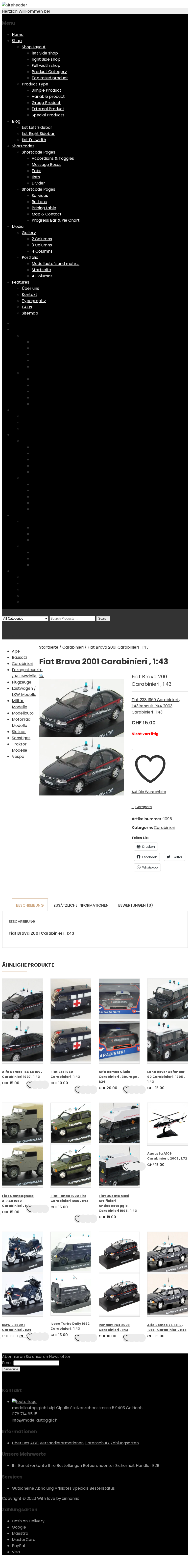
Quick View (40, 1085)
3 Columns (42, 245)
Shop (17, 41)
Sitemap (30, 313)
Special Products (48, 115)
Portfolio (30, 257)
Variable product (48, 96)
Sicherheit (125, 1465)
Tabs (36, 171)
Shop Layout (34, 47)
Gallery (29, 233)
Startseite (41, 270)
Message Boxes (46, 164)
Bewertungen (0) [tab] (135, 905)
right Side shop (46, 59)
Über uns (30, 288)
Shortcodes (23, 146)
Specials (80, 1488)
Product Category (49, 72)
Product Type (35, 84)
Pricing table (44, 208)
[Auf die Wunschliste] (30, 1085)
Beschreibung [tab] (30, 905)
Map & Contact (47, 214)
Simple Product (46, 90)
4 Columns (42, 251)
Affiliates (63, 1488)
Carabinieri (22, 663)
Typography (34, 301)
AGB (34, 1443)
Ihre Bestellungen (65, 1465)
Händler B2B (147, 1465)
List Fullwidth (34, 140)
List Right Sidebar (38, 133)
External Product (48, 109)
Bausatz (19, 657)
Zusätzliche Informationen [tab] (81, 905)
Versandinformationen (62, 1443)
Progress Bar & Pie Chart (56, 220)
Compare (143, 806)
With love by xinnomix (58, 1498)
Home (18, 34)
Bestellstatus (102, 1488)
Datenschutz (97, 1443)
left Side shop (45, 53)
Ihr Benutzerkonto (29, 1465)
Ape (16, 651)
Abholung (44, 1488)
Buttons (39, 202)
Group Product (46, 103)
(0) (5, 624)
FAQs (27, 307)
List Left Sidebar (37, 127)
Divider (38, 183)
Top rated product (50, 78)
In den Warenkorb (45, 1085)
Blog (16, 121)
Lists (36, 177)
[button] (41, 676)
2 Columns (42, 239)
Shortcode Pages (38, 152)
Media (18, 226)
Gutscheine (23, 1488)
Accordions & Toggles (53, 158)
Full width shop (46, 65)
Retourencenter (98, 1465)
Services (40, 195)
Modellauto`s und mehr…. (55, 263)
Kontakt (29, 294)
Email (7, 1363)
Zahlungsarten (125, 1443)
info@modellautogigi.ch (34, 1420)
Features (20, 282)
